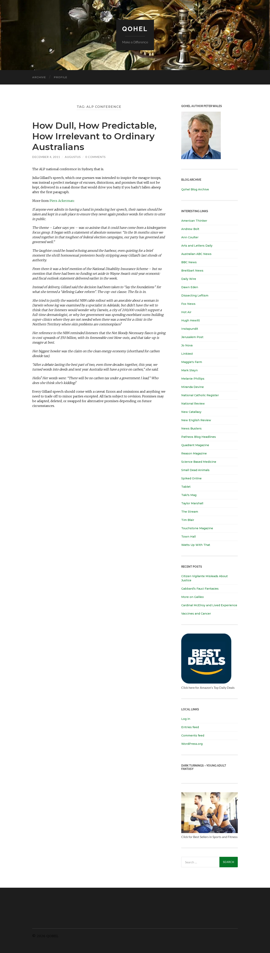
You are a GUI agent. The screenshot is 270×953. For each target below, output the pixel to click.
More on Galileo (192, 597)
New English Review (196, 420)
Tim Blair (187, 520)
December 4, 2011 (46, 157)
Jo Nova (187, 345)
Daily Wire (188, 279)
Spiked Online (191, 478)
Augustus (73, 157)
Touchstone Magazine (197, 528)
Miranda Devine (192, 387)
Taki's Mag (188, 495)
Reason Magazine (194, 453)
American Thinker (194, 220)
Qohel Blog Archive (195, 189)
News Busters (191, 428)
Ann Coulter (189, 237)
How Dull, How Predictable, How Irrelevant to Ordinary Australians (94, 136)
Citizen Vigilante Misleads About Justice (204, 578)
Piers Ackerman (62, 201)
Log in (185, 719)
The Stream (189, 511)
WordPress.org (192, 744)
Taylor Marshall (192, 503)
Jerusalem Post (192, 337)
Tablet (186, 486)
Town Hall (188, 536)
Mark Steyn (189, 370)
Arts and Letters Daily (196, 245)
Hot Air (186, 312)
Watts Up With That (195, 545)
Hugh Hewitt (190, 320)
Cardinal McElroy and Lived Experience (209, 605)
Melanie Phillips (192, 378)
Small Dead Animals (195, 470)
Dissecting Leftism (194, 295)
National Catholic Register (200, 395)
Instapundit (189, 329)
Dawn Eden (189, 287)
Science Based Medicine (198, 462)
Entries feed (190, 727)
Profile (60, 77)
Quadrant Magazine (195, 445)
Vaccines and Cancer (196, 613)
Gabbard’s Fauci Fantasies (200, 588)
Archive (39, 77)
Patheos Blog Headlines (198, 437)
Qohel (135, 28)
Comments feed (192, 735)
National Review (193, 403)
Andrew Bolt (190, 229)
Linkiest (187, 353)
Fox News (188, 304)
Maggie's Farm (191, 362)
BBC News (189, 262)
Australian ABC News (196, 254)
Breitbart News (192, 270)
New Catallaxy (191, 412)
